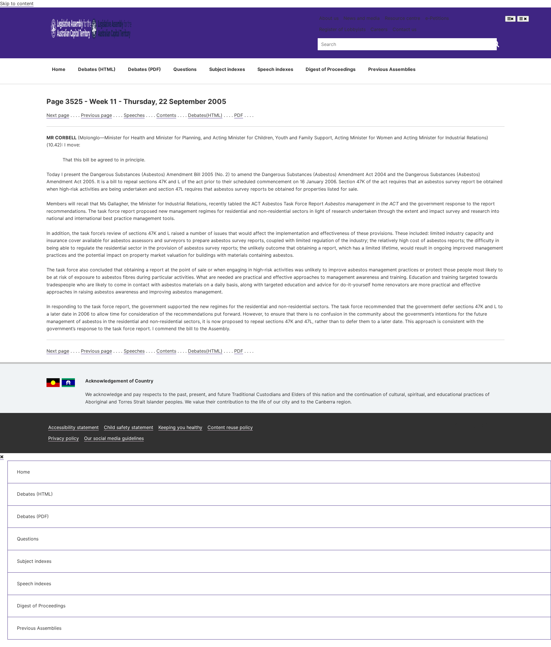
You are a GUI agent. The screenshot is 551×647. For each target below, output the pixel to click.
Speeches (134, 115)
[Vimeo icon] (498, 425)
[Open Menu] (510, 19)
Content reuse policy (230, 427)
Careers (378, 29)
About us (329, 18)
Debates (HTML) (97, 69)
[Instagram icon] (456, 425)
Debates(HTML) (205, 115)
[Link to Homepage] (91, 30)
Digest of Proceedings (331, 69)
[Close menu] (2, 457)
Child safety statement (128, 427)
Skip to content (17, 3)
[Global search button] (496, 44)
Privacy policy (63, 438)
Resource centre (402, 18)
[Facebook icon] (471, 425)
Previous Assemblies (392, 69)
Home (58, 69)
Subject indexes (227, 69)
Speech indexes (275, 69)
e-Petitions (437, 18)
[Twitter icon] (484, 425)
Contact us (404, 29)
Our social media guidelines (114, 438)
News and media (362, 18)
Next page (57, 115)
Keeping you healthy (180, 427)
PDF (238, 115)
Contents (166, 115)
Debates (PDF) (144, 69)
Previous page (96, 115)
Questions (185, 69)
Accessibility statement (73, 427)
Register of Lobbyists (342, 29)
